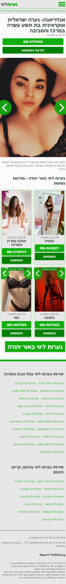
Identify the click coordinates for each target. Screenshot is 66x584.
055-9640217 (49, 248)
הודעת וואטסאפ (33, 50)
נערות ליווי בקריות (53, 519)
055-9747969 (33, 42)
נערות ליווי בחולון (28, 398)
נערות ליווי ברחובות (24, 429)
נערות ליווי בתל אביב (51, 452)
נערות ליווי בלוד (54, 413)
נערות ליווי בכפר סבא (30, 406)
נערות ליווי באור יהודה (35, 346)
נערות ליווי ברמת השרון (50, 444)
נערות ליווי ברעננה (23, 444)
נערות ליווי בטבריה (30, 489)
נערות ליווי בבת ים (25, 383)
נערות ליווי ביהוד (54, 406)
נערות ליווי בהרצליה (52, 398)
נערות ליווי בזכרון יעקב (50, 481)
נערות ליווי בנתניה (33, 413)
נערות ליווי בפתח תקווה (50, 421)
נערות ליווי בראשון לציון (50, 429)
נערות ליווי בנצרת (30, 496)
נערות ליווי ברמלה (53, 436)
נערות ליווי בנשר (54, 504)
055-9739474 (16, 252)
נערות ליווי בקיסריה (29, 511)
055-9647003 (49, 325)
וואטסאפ (49, 256)
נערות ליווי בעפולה (52, 511)
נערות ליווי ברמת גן (29, 436)
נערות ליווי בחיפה (53, 489)
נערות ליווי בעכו (33, 504)
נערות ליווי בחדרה (24, 481)
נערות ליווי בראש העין (22, 421)
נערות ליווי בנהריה (53, 496)
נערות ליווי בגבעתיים (51, 390)
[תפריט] (62, 4)
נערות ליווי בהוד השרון (25, 390)
